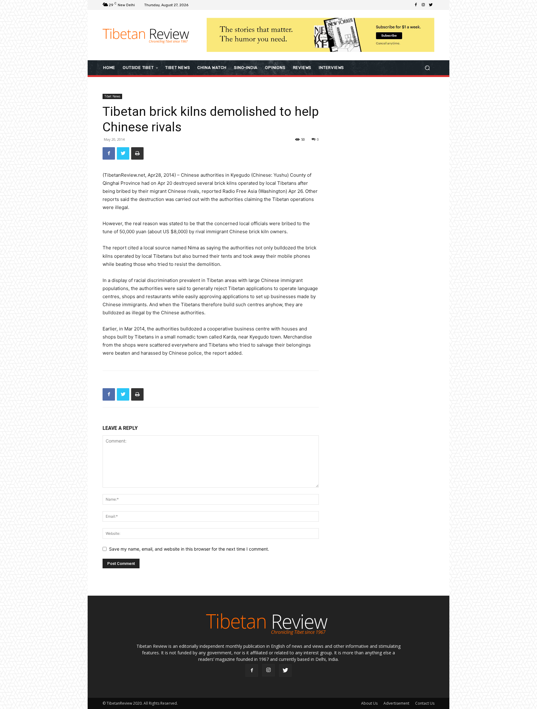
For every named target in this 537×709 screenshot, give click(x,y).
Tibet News (112, 96)
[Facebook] (416, 5)
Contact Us (424, 703)
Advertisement (396, 703)
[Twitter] (430, 5)
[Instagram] (423, 5)
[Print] (137, 153)
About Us (369, 703)
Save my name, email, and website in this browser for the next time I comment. (189, 549)
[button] (427, 67)
